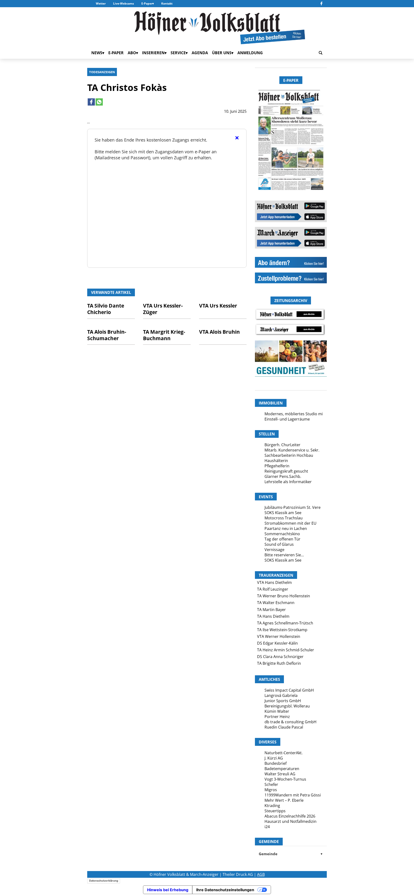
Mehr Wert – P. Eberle (284, 800)
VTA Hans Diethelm (274, 582)
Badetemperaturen (281, 768)
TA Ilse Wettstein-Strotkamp (282, 629)
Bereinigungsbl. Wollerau (287, 706)
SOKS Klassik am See (282, 512)
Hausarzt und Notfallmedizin (290, 821)
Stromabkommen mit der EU (290, 523)
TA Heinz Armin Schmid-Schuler (285, 650)
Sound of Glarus (279, 544)
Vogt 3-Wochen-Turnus (285, 779)
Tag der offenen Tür (282, 539)
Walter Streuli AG (279, 774)
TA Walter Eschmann (275, 602)
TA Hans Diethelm (273, 616)
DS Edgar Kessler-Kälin (277, 643)
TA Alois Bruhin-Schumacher (106, 335)
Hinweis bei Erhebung (167, 889)
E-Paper (146, 3)
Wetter (101, 3)
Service (178, 52)
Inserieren (153, 52)
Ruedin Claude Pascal (283, 727)
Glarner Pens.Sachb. (282, 476)
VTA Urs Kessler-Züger (163, 308)
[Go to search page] (320, 53)
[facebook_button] (321, 3)
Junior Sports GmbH (282, 700)
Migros (270, 789)
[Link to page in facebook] (91, 102)
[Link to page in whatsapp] (99, 102)
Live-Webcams (123, 3)
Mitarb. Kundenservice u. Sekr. (291, 450)
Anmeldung (250, 52)
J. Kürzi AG (273, 758)
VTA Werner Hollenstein (278, 636)
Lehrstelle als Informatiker (288, 481)
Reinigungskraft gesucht (286, 471)
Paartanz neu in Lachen (285, 528)
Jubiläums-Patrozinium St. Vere (292, 507)
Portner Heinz (277, 716)
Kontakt (166, 3)
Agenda (200, 52)
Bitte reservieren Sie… (284, 555)
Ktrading (272, 805)
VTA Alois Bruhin (219, 331)
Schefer (271, 784)
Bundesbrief (275, 763)
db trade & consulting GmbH (290, 721)
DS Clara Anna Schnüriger (280, 656)
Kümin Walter (276, 711)
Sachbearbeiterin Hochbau (288, 455)
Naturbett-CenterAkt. (283, 752)
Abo (132, 52)
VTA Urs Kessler (218, 305)
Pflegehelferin (276, 466)
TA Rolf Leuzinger (272, 589)
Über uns (221, 52)
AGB (261, 874)
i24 (267, 826)
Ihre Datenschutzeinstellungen (225, 889)
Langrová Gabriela (281, 695)
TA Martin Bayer (271, 609)
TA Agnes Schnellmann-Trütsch (285, 623)
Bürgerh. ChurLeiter (282, 444)
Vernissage (274, 549)
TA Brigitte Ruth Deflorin (279, 663)
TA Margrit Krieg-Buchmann (164, 335)
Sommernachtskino (282, 533)
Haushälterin (276, 460)
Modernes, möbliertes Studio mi (293, 413)
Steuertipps (275, 810)
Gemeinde (291, 853)
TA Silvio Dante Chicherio (105, 308)
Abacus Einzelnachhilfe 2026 (289, 816)
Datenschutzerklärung (103, 880)
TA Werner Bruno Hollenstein (283, 596)
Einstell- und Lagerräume (287, 419)
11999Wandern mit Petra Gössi (292, 795)
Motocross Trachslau (283, 518)
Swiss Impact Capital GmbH (289, 690)
